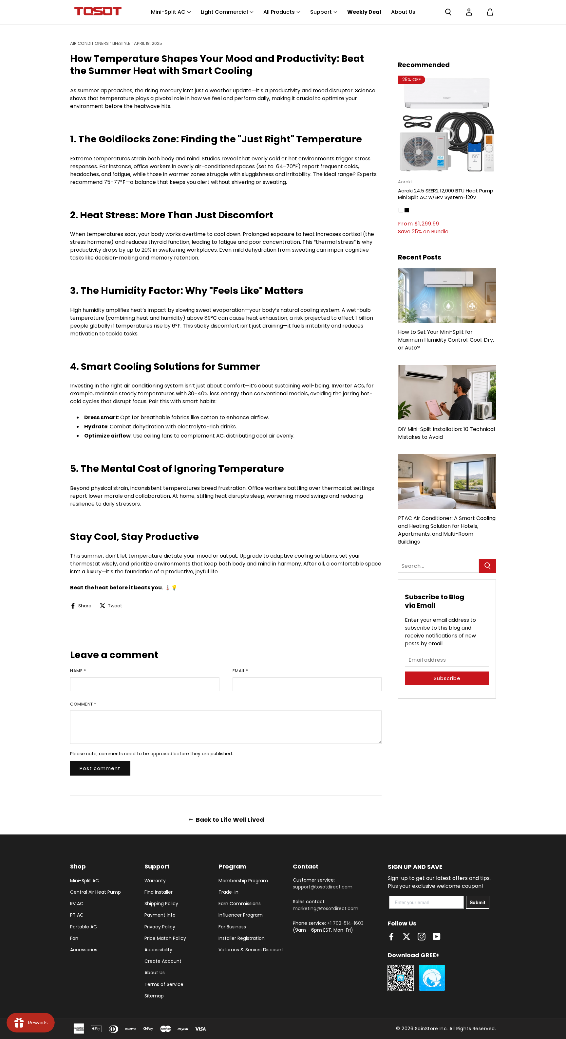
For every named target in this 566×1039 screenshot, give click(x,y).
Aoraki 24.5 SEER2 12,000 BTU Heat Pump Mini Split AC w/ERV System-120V (445, 194)
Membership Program (243, 880)
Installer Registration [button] (241, 938)
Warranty (155, 880)
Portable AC (83, 926)
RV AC (77, 903)
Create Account (162, 961)
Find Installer (158, 892)
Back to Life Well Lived (230, 819)
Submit (477, 902)
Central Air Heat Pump (95, 892)
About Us (154, 972)
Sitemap (154, 996)
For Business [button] (232, 926)
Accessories (83, 949)
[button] (448, 12)
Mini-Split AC (84, 880)
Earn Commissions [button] (239, 903)
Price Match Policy (165, 938)
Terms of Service (163, 984)
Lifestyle (121, 43)
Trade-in (228, 892)
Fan (74, 938)
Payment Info (160, 915)
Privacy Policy (159, 926)
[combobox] (438, 565)
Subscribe (447, 678)
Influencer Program (240, 915)
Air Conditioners (89, 43)
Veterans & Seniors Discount (250, 949)
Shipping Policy (161, 903)
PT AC (77, 915)
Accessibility (158, 949)
